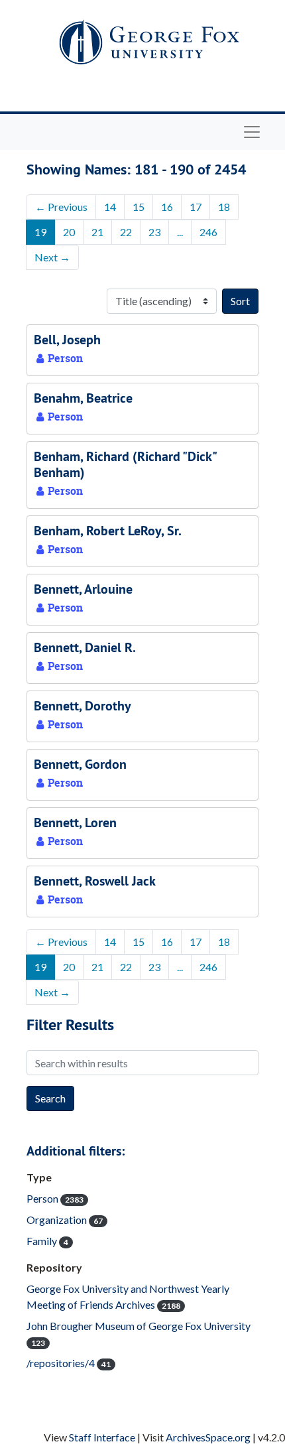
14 (110, 206)
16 (167, 206)
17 (195, 206)
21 (97, 232)
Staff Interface (102, 1437)
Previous (61, 206)
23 (154, 232)
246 (208, 232)
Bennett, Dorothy (82, 705)
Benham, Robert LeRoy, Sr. (108, 530)
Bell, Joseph (67, 339)
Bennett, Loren (75, 822)
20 (69, 232)
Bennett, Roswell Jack (95, 881)
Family (47, 1240)
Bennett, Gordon (80, 764)
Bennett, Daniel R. (85, 647)
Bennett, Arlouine (83, 589)
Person (55, 1198)
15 (138, 206)
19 (40, 232)
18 (224, 206)
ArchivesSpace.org (208, 1437)
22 (126, 232)
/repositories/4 (69, 1363)
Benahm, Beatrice (83, 398)
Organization (65, 1219)
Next (52, 257)
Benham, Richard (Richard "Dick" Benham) (125, 464)
